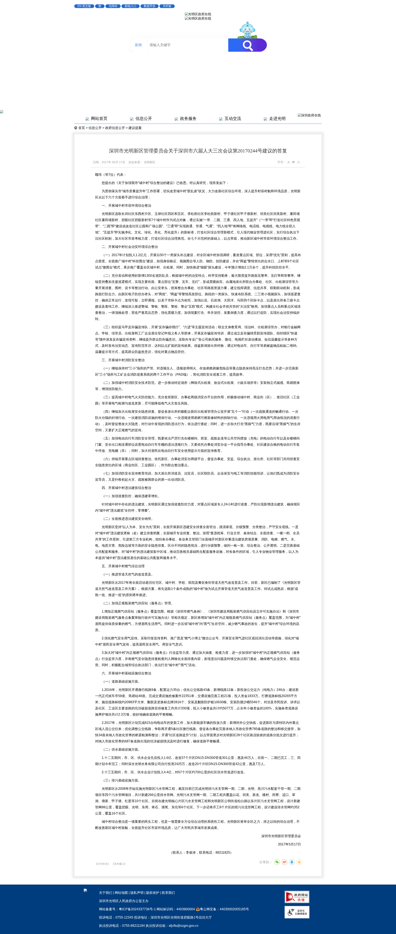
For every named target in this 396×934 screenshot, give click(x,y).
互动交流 (233, 118)
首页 (81, 128)
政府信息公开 (115, 128)
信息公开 (144, 118)
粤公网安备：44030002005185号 (224, 909)
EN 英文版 (84, 6)
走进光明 (277, 118)
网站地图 (121, 892)
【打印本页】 (102, 864)
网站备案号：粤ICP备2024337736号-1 (127, 909)
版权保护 (152, 892)
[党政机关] (85, 891)
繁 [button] (99, 6)
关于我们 (105, 892)
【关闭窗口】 (119, 864)
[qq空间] (299, 862)
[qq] (292, 862)
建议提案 (135, 128)
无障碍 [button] (113, 6)
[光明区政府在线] (198, 14)
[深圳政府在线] (309, 115)
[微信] (277, 862)
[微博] (284, 862)
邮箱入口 (130, 6)
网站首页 (99, 118)
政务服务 (188, 118)
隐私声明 (137, 892)
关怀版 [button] (167, 6)
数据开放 (149, 6)
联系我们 (168, 892)
